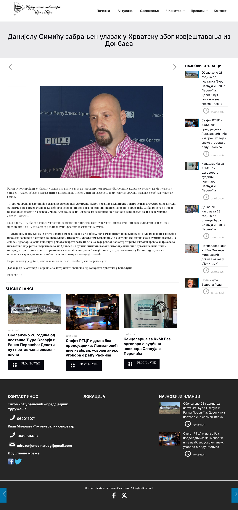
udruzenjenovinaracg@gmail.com (44, 446)
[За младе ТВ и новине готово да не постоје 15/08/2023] (3, 495)
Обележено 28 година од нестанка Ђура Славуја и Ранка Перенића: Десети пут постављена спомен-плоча (31, 345)
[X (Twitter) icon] (124, 496)
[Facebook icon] (113, 496)
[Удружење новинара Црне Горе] (37, 10)
